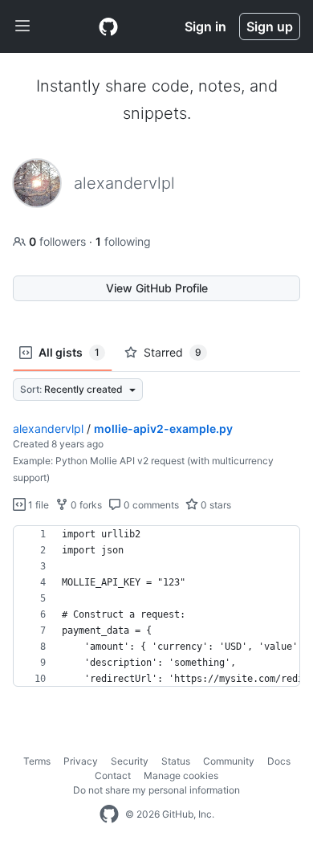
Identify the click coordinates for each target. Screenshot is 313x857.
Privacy (80, 761)
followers (59, 241)
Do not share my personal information (156, 790)
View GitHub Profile (157, 288)
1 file (37, 505)
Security (129, 761)
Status (175, 761)
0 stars (214, 505)
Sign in (205, 26)
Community (228, 761)
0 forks (85, 505)
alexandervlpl (48, 428)
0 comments (150, 505)
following (123, 241)
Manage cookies (181, 775)
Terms (37, 761)
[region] (156, 606)
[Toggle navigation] (22, 26)
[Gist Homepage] (108, 26)
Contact (113, 775)
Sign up (269, 26)
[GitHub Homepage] (109, 814)
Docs (279, 761)
